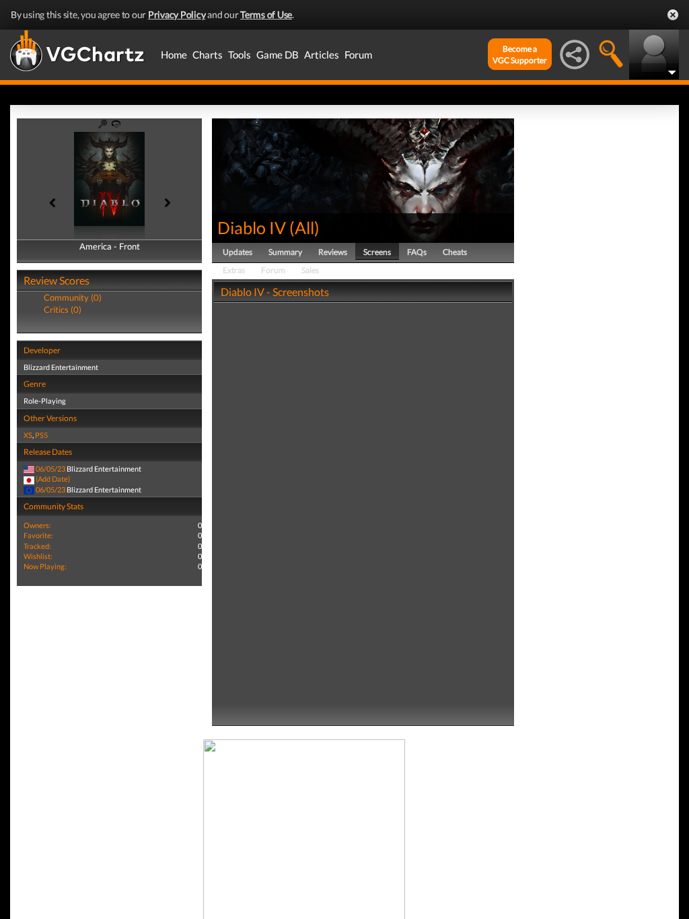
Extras (234, 270)
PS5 (41, 435)
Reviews (332, 252)
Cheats (455, 252)
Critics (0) (62, 309)
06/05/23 (50, 468)
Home (174, 54)
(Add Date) (53, 478)
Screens (377, 252)
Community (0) (73, 297)
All (304, 227)
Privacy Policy (177, 14)
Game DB (277, 54)
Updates (237, 252)
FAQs (417, 252)
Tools (239, 54)
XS (28, 435)
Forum (358, 54)
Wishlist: (38, 556)
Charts (207, 54)
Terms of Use (266, 14)
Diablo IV (251, 227)
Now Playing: (45, 566)
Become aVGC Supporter (520, 54)
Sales (310, 270)
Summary (285, 252)
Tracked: (37, 546)
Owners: (37, 525)
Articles (321, 54)
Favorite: (38, 535)
